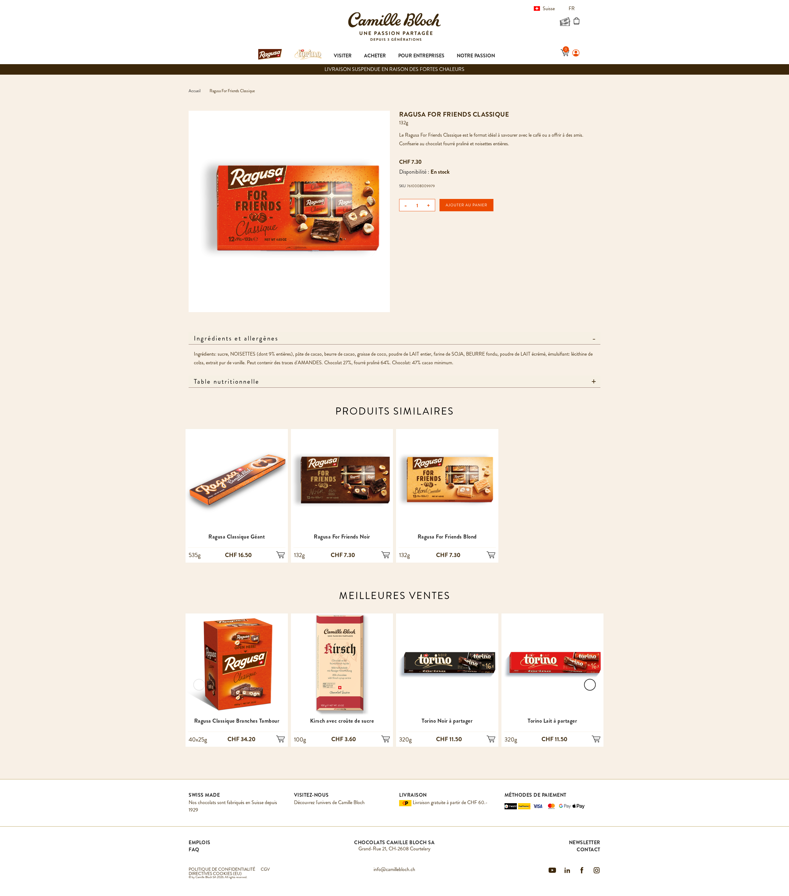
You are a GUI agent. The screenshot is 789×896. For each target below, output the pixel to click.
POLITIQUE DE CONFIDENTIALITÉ (222, 869)
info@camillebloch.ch (394, 869)
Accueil (195, 91)
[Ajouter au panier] (280, 555)
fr (572, 8)
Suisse (549, 8)
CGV (265, 869)
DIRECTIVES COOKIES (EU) (215, 873)
